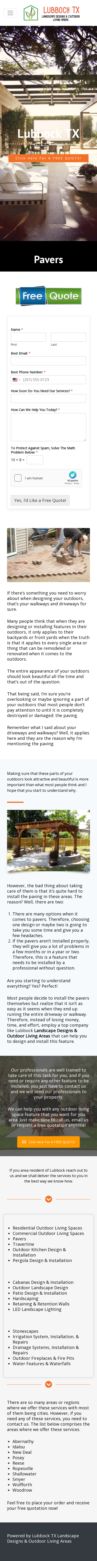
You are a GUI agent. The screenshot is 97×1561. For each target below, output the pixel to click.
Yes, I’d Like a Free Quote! (40, 500)
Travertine (23, 1244)
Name (17, 329)
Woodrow (22, 1490)
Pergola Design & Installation (42, 1260)
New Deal (22, 1452)
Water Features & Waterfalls (42, 1363)
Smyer (18, 1479)
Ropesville (22, 1468)
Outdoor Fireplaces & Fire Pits (43, 1358)
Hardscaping (25, 1298)
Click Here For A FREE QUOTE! (48, 158)
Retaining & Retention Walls (41, 1304)
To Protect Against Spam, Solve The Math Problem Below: (43, 450)
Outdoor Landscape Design (40, 1287)
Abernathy (23, 1441)
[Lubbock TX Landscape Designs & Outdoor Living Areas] (50, 13)
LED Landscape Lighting (37, 1309)
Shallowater (24, 1474)
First (14, 345)
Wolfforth (22, 1484)
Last (54, 345)
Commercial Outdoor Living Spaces (48, 1233)
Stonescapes (25, 1331)
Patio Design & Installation (40, 1293)
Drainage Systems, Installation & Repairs (46, 1350)
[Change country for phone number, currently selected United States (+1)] (16, 379)
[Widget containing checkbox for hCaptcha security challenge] (46, 478)
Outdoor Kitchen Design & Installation (39, 1252)
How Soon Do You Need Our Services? (42, 391)
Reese (18, 1463)
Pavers (19, 1239)
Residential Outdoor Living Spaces (47, 1228)
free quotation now (37, 1508)
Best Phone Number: (28, 372)
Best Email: (21, 353)
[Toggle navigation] (10, 13)
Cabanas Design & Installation (43, 1282)
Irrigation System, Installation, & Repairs (46, 1339)
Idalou (18, 1447)
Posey (18, 1457)
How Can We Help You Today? (35, 410)
